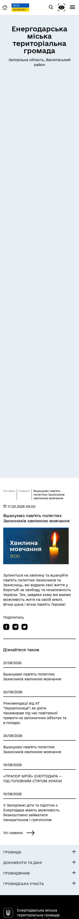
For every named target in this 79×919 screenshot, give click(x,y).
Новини (24, 491)
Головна (9, 491)
